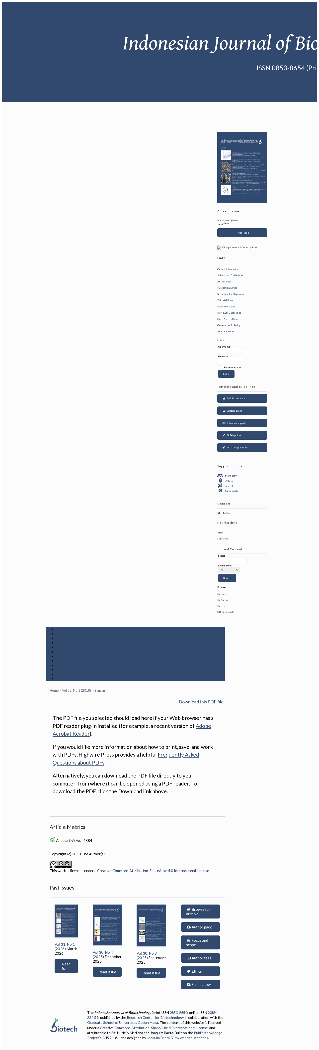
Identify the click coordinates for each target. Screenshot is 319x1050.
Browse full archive (198, 911)
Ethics (196, 971)
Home (61, 629)
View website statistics (189, 1038)
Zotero (229, 480)
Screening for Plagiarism (230, 293)
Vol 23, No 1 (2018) (76, 690)
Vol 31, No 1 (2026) (65, 946)
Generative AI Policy (228, 325)
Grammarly (231, 490)
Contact (63, 674)
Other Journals (225, 611)
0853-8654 (178, 1012)
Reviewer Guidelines (229, 312)
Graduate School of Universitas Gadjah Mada (122, 1022)
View (220, 532)
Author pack (201, 927)
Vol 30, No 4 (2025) (103, 954)
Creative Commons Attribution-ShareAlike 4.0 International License (153, 870)
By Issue (222, 593)
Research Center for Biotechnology (155, 1017)
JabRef (229, 485)
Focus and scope (197, 942)
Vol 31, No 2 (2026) (228, 220)
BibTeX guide (233, 435)
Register (64, 643)
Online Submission (228, 268)
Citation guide (234, 410)
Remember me (232, 367)
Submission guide (236, 422)
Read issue (242, 232)
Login (61, 638)
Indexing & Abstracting (77, 669)
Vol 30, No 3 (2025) (147, 955)
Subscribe (222, 538)
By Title (221, 605)
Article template (235, 398)
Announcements (70, 660)
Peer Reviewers (226, 306)
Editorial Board (225, 300)
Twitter (227, 513)
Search (62, 647)
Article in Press (70, 678)
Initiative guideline (237, 447)
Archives (64, 656)
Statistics (65, 665)
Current (63, 652)
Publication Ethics (227, 287)
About (61, 634)
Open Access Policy (228, 318)
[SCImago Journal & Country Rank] (237, 247)
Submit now (201, 984)
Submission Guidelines (230, 275)
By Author (223, 599)
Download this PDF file (201, 701)
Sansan (99, 690)
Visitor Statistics (226, 331)
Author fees (201, 958)
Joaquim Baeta (158, 1038)
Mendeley (231, 475)
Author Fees (224, 281)
